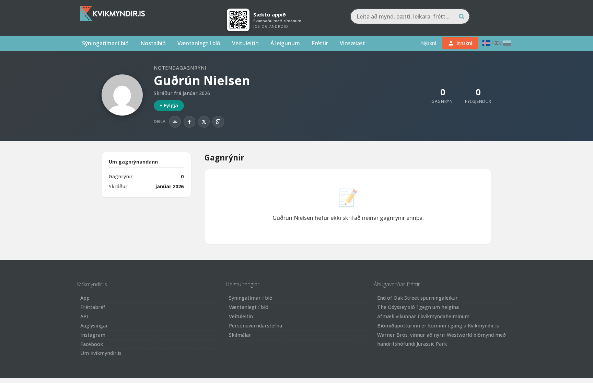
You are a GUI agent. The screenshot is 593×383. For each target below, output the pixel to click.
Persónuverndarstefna (255, 325)
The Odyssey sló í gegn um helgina (418, 307)
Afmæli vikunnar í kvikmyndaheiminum (423, 316)
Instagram (92, 335)
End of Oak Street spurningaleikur (417, 298)
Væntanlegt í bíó (198, 43)
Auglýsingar (94, 325)
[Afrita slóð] (175, 122)
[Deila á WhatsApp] (218, 122)
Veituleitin (245, 43)
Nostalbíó (153, 43)
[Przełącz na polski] (507, 43)
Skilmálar (240, 335)
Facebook (91, 344)
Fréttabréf (92, 307)
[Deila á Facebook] (189, 122)
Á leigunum (285, 43)
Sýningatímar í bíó (105, 43)
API (84, 316)
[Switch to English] (496, 43)
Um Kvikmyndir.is (100, 353)
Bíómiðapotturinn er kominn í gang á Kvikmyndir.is (438, 325)
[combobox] (410, 16)
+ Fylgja (169, 105)
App (85, 298)
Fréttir (320, 43)
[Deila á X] (204, 122)
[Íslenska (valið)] (486, 43)
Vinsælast (352, 43)
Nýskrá (429, 43)
